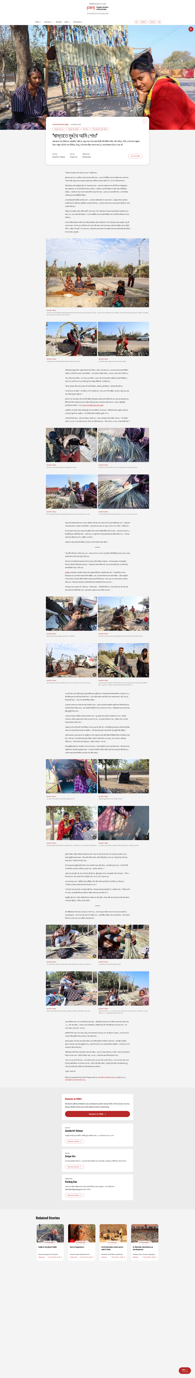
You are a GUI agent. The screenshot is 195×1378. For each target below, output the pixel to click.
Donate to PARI (96, 1114)
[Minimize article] (145, 121)
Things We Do (58, 129)
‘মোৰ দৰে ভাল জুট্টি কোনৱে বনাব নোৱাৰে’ (92, 405)
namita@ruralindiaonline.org (75, 1080)
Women (85, 129)
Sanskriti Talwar (58, 157)
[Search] (136, 22)
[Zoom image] (190, 29)
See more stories (73, 1141)
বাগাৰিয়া (67, 572)
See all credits (135, 156)
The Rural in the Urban (99, 129)
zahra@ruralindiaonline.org (107, 1077)
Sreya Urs (73, 157)
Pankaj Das (86, 157)
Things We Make (73, 129)
